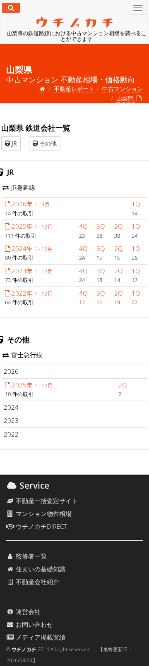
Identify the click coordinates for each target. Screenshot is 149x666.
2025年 (32, 226)
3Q (100, 226)
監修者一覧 (30, 556)
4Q (83, 226)
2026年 (31, 204)
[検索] (11, 8)
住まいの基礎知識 (39, 569)
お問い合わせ (33, 624)
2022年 (32, 293)
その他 (47, 143)
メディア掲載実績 (39, 637)
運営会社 (27, 611)
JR (13, 143)
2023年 (32, 271)
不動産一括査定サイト (46, 501)
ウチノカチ (24, 649)
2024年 (32, 248)
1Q (136, 204)
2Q (118, 226)
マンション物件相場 (43, 513)
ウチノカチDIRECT (40, 526)
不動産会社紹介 (36, 582)
